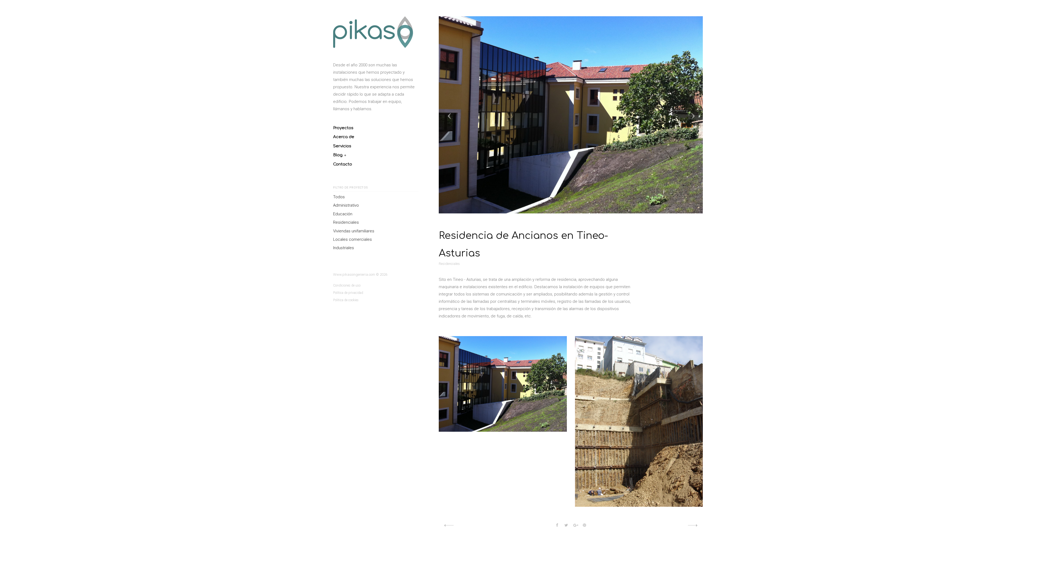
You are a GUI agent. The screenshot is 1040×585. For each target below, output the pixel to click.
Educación (342, 214)
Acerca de (343, 137)
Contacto (342, 164)
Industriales (343, 247)
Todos (339, 196)
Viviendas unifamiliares (353, 231)
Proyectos (343, 128)
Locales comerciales (352, 239)
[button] (503, 114)
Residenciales (346, 222)
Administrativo (346, 205)
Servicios (342, 146)
